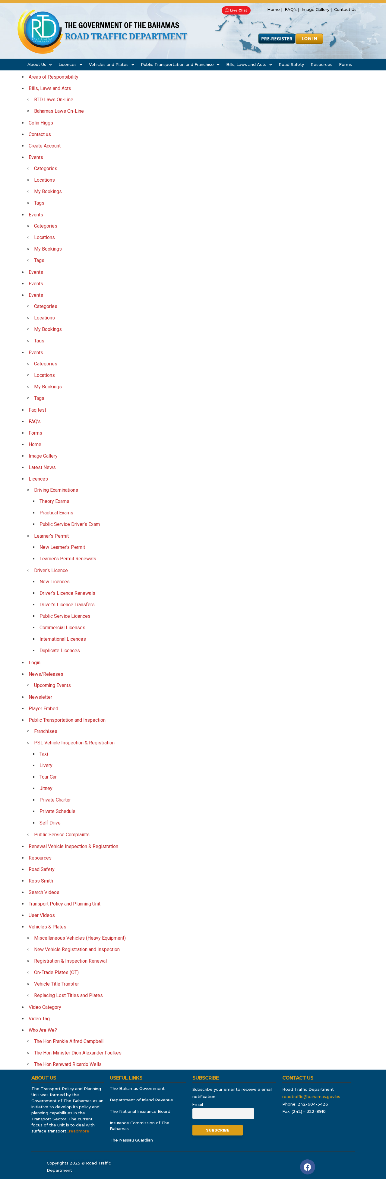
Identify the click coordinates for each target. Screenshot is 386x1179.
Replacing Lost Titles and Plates (68, 995)
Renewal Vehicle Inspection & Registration (73, 846)
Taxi (44, 754)
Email (197, 1104)
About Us (36, 64)
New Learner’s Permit (62, 547)
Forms (345, 64)
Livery (46, 765)
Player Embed (43, 708)
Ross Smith (41, 881)
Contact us (40, 134)
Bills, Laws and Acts (246, 64)
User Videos (42, 915)
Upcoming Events (52, 685)
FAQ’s (35, 421)
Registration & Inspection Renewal (70, 961)
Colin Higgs (41, 123)
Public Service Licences (65, 616)
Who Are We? (43, 1030)
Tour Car (48, 777)
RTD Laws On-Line (53, 99)
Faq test (37, 410)
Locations (44, 180)
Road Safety (291, 64)
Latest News (42, 467)
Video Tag (39, 1019)
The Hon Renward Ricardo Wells (68, 1064)
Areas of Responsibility (53, 77)
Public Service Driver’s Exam (70, 524)
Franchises (45, 731)
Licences (68, 64)
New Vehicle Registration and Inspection (77, 949)
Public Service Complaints (62, 834)
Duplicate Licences (60, 650)
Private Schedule (57, 811)
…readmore (77, 1131)
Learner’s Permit (51, 536)
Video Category (45, 1007)
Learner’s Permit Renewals (68, 559)
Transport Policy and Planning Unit (64, 904)
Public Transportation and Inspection (67, 720)
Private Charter (55, 800)
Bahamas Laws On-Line (59, 111)
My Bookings (48, 191)
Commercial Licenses (62, 627)
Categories (45, 168)
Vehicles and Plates (108, 64)
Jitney (46, 788)
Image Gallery (43, 456)
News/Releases (46, 674)
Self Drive (50, 823)
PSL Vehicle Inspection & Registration (74, 743)
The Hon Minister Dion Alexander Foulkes (78, 1053)
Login (34, 663)
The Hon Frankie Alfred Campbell (68, 1041)
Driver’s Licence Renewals (67, 593)
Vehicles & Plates (47, 927)
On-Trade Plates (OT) (56, 972)
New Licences (55, 582)
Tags (39, 203)
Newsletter (40, 697)
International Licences (63, 639)
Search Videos (44, 892)
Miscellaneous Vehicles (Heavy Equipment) (80, 938)
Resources (321, 64)
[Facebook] (307, 1166)
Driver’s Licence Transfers (67, 604)
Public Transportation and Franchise (177, 64)
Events (36, 157)
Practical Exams (56, 513)
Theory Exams (54, 501)
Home (35, 444)
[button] (39, 64)
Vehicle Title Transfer (56, 984)
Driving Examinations (56, 490)
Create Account (45, 146)
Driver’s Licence (51, 570)
